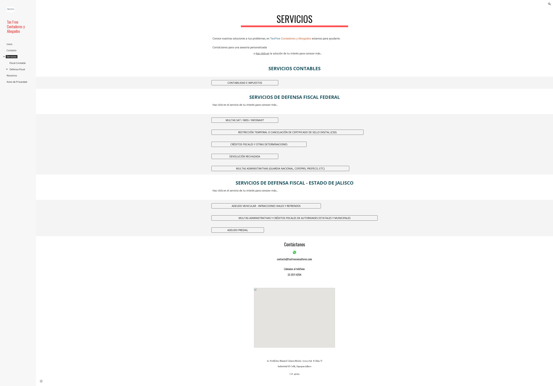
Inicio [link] (9, 44)
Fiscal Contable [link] (18, 63)
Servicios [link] (12, 56)
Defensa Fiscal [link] (17, 69)
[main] (294, 20)
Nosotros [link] (12, 75)
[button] (549, 4)
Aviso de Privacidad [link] (17, 81)
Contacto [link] (11, 50)
